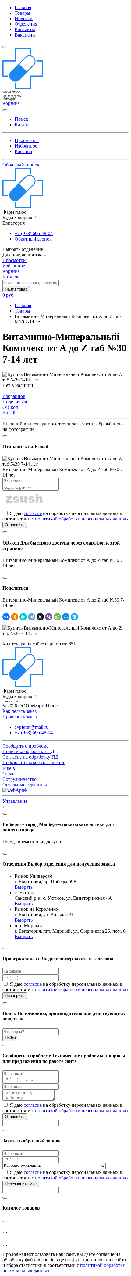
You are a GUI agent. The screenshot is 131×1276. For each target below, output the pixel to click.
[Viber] (48, 616)
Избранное (26, 145)
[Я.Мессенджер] (23, 616)
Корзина (23, 151)
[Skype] (74, 616)
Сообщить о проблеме (25, 746)
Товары (22, 13)
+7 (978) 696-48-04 (34, 233)
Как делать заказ (19, 711)
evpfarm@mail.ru (31, 727)
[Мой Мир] (65, 616)
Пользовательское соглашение (33, 762)
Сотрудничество (19, 779)
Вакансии (25, 35)
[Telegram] (31, 616)
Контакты (25, 29)
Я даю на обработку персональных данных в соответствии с (65, 516)
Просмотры (27, 140)
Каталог (23, 124)
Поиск (21, 119)
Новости (24, 18)
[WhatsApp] (57, 616)
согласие (33, 513)
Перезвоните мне (21, 1183)
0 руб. (8, 295)
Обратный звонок (21, 164)
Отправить (14, 525)
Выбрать (24, 887)
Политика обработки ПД (28, 751)
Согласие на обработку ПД (30, 757)
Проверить (14, 995)
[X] (40, 616)
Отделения (26, 24)
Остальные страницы (24, 784)
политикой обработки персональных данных (82, 518)
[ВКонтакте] (6, 616)
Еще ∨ (9, 768)
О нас (8, 773)
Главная (23, 7)
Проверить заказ (19, 716)
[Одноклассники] (14, 616)
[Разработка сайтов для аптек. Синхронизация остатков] (15, 790)
